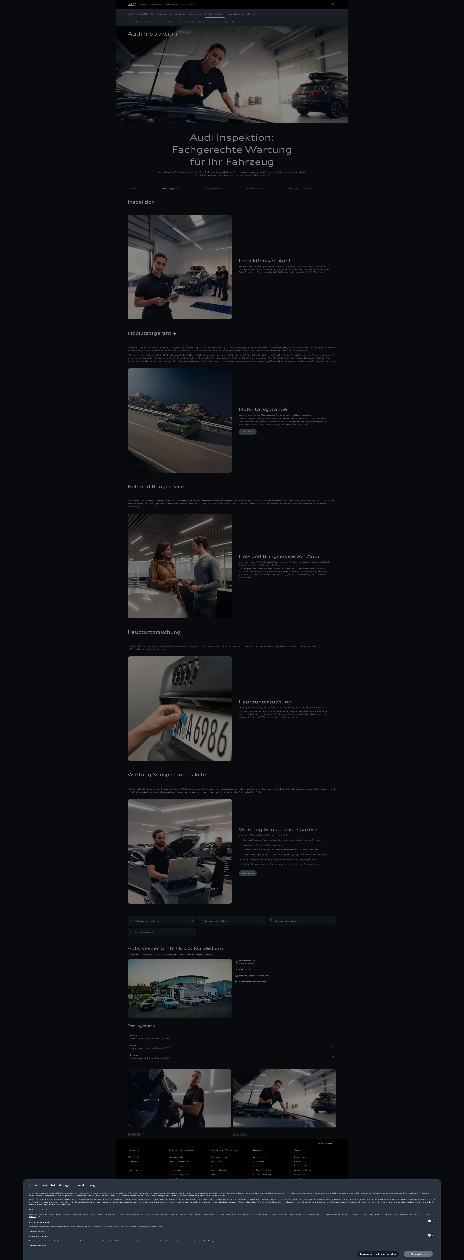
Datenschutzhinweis (50, 1204)
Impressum (66, 1204)
